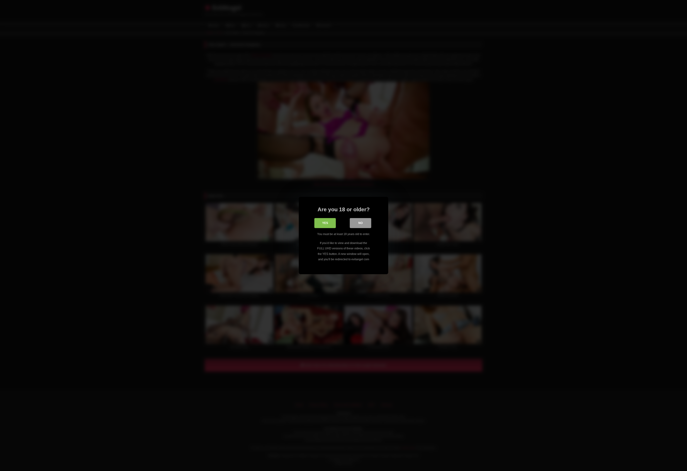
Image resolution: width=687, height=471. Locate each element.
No (360, 223)
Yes (325, 223)
